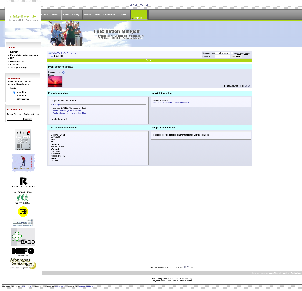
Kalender (14, 64)
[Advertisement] (275, 103)
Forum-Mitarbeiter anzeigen (24, 55)
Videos (54, 14)
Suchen (149, 60)
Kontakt (14, 52)
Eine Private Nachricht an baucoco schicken (172, 103)
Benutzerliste (17, 61)
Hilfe (12, 58)
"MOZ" (123, 14)
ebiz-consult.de (61, 286)
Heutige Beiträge (19, 67)
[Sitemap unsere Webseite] (147, 5)
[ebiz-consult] (23, 149)
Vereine (87, 14)
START (44, 14)
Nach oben (296, 273)
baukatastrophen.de (86, 286)
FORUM (138, 18)
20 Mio (65, 14)
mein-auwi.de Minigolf (271, 273)
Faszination (109, 14)
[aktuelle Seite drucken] (136, 5)
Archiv (286, 273)
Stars (97, 14)
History (75, 14)
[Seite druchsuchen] (141, 5)
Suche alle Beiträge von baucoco (67, 110)
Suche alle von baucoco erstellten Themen (71, 113)
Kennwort (206, 56)
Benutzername (208, 53)
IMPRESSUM (26, 286)
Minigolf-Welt (56, 53)
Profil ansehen (70, 53)
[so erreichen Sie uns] (130, 5)
